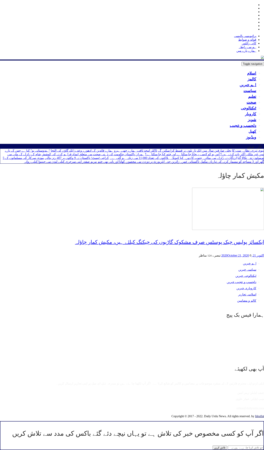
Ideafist (259, 416)
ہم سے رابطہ (247, 47)
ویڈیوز (251, 137)
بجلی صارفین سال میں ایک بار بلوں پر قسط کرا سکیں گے (194, 150)
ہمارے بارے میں (246, 50)
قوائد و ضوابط (247, 39)
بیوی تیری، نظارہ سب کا (248, 150)
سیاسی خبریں (247, 269)
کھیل (252, 131)
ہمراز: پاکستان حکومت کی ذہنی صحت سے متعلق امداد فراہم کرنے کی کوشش (93, 154)
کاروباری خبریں (246, 288)
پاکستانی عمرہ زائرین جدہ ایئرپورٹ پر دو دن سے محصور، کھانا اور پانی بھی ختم (148, 161)
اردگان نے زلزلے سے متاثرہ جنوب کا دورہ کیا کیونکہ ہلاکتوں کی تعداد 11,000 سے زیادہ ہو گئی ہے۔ (173, 158)
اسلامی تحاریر (247, 294)
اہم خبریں (248, 85)
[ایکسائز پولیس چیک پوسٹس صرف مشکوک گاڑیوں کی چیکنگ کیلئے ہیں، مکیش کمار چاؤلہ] (228, 229)
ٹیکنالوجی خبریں (245, 275)
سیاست (250, 90)
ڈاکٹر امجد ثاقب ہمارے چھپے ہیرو (135, 150)
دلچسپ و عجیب (243, 125)
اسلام (251, 73)
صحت (251, 102)
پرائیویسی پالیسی (245, 36)
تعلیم (252, 96)
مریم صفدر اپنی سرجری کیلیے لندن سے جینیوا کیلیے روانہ (60, 161)
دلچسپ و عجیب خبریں (241, 282)
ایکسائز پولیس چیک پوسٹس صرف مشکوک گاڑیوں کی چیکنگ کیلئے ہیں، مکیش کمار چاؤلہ (169, 242)
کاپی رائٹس (249, 43)
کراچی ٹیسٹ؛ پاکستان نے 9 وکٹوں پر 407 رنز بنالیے (77, 158)
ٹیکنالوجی (248, 108)
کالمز (252, 79)
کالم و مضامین (246, 300)
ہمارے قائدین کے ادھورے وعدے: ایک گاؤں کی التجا (82, 150)
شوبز (252, 119)
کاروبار (250, 114)
